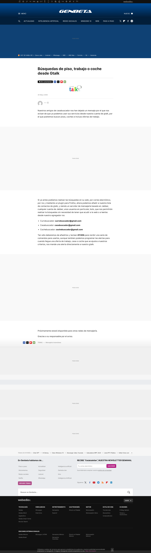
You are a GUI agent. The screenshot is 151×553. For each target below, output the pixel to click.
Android (47, 55)
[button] (46, 102)
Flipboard (124, 21)
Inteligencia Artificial (64, 478)
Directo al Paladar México (74, 535)
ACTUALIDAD (29, 21)
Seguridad (41, 470)
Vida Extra (38, 513)
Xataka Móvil (23, 513)
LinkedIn (111, 482)
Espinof (54, 513)
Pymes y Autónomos (123, 513)
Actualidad (42, 466)
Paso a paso (23, 466)
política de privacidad (104, 470)
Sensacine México (58, 534)
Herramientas (23, 470)
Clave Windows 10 (58, 453)
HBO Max (71, 55)
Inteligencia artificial (64, 466)
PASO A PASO (108, 21)
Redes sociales (24, 474)
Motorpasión (90, 510)
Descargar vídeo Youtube (75, 453)
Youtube (94, 482)
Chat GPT (36, 453)
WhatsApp (41, 478)
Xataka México (23, 534)
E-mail (65, 82)
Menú (23, 14)
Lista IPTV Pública (110, 453)
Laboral (40, 474)
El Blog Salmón (124, 510)
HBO (64, 55)
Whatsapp (56, 55)
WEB (97, 21)
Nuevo (127, 14)
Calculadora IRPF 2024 (94, 453)
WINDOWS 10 (86, 21)
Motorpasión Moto (92, 513)
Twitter (120, 21)
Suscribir (111, 466)
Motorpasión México (90, 535)
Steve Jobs (38, 55)
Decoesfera (106, 513)
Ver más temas (25, 483)
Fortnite (79, 55)
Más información (90, 551)
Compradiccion (107, 516)
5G (86, 55)
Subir (127, 500)
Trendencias (107, 510)
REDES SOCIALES (70, 21)
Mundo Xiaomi (23, 521)
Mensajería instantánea (53, 342)
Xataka (21, 510)
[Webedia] (24, 500)
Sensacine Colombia (55, 538)
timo (59, 474)
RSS (102, 482)
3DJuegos (38, 510)
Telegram (132, 21)
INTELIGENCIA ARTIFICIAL (48, 21)
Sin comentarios (46, 82)
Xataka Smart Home (25, 519)
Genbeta (75, 11)
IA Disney (46, 453)
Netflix (21, 478)
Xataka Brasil (23, 537)
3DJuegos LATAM (41, 534)
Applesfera (22, 516)
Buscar (129, 492)
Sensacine (55, 510)
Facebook (128, 21)
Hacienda (93, 55)
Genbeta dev (62, 470)
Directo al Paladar (74, 510)
